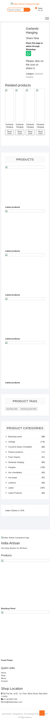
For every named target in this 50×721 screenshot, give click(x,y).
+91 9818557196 (10, 699)
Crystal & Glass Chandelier (20, 446)
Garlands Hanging (16, 462)
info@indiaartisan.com (12, 702)
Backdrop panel (15, 436)
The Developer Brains (32, 713)
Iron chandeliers (15, 472)
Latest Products (15, 492)
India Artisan (6, 713)
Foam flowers (14, 456)
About (3, 678)
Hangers (12, 467)
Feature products (15, 451)
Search (27, 10)
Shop (3, 675)
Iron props (12, 477)
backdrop (12, 408)
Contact (4, 681)
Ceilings (11, 441)
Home (3, 672)
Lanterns (12, 482)
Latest (11, 487)
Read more (9, 132)
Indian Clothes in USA (14, 510)
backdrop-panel (28, 408)
